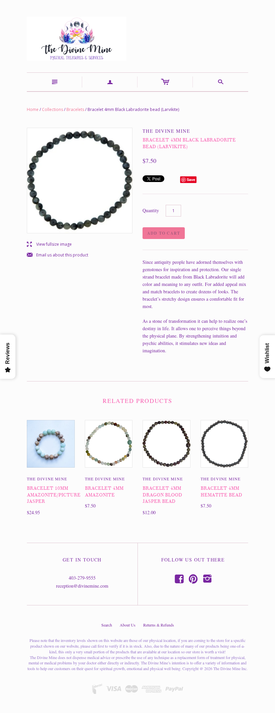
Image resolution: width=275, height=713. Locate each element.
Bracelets (75, 109)
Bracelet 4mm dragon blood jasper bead (162, 494)
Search (106, 625)
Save (191, 179)
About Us (127, 625)
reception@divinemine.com (82, 586)
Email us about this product (57, 255)
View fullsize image (49, 244)
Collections (52, 109)
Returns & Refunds (158, 625)
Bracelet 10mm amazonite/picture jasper (53, 494)
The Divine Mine (47, 478)
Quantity (151, 210)
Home (33, 109)
